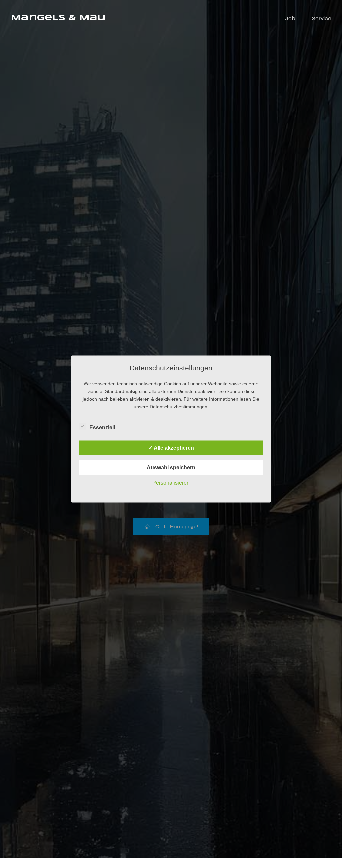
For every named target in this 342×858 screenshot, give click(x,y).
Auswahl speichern (171, 467)
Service (321, 18)
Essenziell (102, 427)
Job (290, 18)
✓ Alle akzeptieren (171, 448)
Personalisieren (171, 483)
